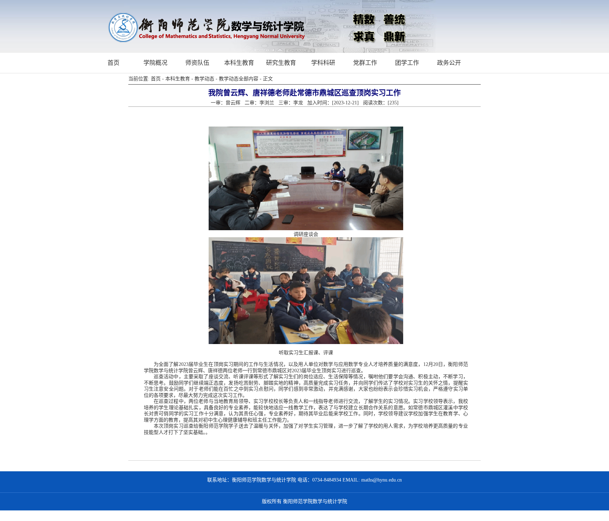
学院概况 (155, 63)
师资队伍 (197, 63)
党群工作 (365, 63)
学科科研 (323, 63)
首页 (113, 63)
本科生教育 (239, 63)
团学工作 (407, 63)
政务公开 (449, 63)
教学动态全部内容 (238, 78)
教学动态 (204, 78)
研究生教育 (281, 63)
